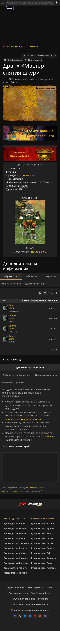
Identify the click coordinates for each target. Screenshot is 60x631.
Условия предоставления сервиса (30, 610)
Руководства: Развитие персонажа (44, 543)
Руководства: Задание (16, 543)
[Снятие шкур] (5, 308)
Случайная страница (23, 598)
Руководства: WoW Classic (44, 518)
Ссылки (30, 55)
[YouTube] (35, 616)
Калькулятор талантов (16, 567)
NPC (23, 46)
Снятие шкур (12, 306)
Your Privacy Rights (41, 593)
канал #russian (43, 436)
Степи (13, 82)
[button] (27, 106)
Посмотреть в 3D (46, 55)
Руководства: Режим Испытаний (17, 563)
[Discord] (15, 616)
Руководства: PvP (41, 553)
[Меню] (3, 3)
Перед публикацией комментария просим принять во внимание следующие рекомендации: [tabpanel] (28, 440)
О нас (49, 587)
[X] (20, 616)
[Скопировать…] (40, 293)
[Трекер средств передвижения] (30, 133)
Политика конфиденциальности (30, 604)
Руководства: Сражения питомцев (17, 553)
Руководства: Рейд (14, 538)
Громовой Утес (26, 175)
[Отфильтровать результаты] (45, 293)
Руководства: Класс (14, 523)
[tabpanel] (30, 321)
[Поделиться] (57, 3)
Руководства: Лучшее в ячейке (44, 528)
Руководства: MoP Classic (17, 518)
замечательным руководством (23, 419)
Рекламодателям (18, 593)
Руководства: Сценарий (17, 558)
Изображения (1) (30, 197)
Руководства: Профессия (17, 528)
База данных (12, 46)
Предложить (38, 251)
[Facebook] (30, 616)
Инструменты (36, 587)
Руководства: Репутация (17, 548)
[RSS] (40, 616)
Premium (43, 598)
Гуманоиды (32, 46)
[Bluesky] (25, 616)
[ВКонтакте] (45, 616)
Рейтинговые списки (15, 572)
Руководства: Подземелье (17, 533)
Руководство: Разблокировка (44, 523)
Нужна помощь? (16, 587)
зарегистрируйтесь (9, 491)
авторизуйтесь (35, 488)
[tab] (11, 276)
